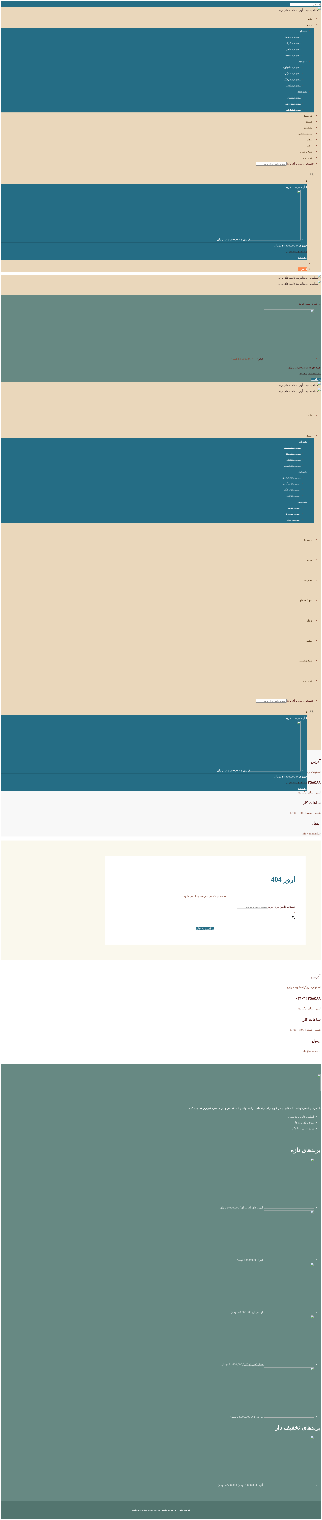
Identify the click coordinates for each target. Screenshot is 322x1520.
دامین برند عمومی (292, 55)
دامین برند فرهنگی (292, 79)
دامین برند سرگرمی (291, 73)
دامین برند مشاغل (292, 37)
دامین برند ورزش (293, 103)
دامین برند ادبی (293, 85)
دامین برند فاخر (293, 49)
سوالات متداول (305, 133)
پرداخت (302, 257)
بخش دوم (303, 61)
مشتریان (308, 127)
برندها (309, 25)
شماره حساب (306, 151)
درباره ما (308, 115)
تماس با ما (307, 158)
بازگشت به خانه (205, 928)
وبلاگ (309, 139)
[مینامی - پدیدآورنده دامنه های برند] (299, 10)
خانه (310, 19)
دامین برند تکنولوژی (291, 67)
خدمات (309, 121)
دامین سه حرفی (293, 109)
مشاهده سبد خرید (296, 251)
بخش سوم (302, 91)
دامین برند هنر (294, 97)
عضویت (302, 269)
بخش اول (303, 31)
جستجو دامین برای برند (300, 163)
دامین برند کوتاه (293, 43)
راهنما (309, 145)
